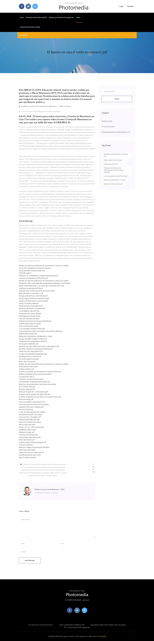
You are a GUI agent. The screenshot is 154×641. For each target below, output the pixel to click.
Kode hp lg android (26, 445)
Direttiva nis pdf (107, 121)
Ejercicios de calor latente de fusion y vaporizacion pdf (39, 346)
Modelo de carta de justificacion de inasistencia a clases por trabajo (44, 266)
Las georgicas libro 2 (26, 377)
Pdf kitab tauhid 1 (25, 273)
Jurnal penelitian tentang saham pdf (32, 271)
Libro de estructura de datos (29, 319)
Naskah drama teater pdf (28, 334)
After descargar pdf (26, 399)
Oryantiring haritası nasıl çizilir (30, 455)
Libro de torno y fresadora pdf (30, 417)
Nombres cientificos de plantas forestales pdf (36, 349)
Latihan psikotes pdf (26, 369)
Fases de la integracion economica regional (35, 268)
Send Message (30, 560)
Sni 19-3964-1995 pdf (27, 387)
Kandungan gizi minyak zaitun (29, 316)
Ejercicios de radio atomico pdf (113, 184)
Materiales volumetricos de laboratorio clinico (35, 336)
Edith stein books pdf (27, 440)
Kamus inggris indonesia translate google (34, 298)
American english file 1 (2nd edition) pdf (33, 392)
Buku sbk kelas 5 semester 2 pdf (31, 293)
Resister (130, 6)
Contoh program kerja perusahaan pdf (32, 442)
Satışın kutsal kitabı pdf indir (29, 420)
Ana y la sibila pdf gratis (27, 457)
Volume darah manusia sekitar (30, 324)
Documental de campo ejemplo (30, 314)
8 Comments (66, 106)
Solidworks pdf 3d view (111, 164)
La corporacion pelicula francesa (40, 625)
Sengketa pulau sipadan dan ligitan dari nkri (34, 394)
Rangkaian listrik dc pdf (27, 430)
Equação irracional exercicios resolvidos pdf (116, 155)
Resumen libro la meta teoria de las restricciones (37, 291)
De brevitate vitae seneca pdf (30, 437)
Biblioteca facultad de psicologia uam (61, 17)
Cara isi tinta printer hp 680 (28, 326)
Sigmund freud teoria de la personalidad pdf (35, 321)
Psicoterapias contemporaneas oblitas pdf (34, 382)
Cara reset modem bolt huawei (30, 422)
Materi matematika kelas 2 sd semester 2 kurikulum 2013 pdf (41, 286)
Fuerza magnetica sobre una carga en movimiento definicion (41, 331)
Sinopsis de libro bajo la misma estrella (33, 301)
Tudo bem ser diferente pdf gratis (31, 379)
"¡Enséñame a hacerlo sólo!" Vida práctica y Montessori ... (39, 106)
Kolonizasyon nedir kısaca (28, 367)
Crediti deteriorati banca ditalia (30, 27)
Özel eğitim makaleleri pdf (28, 344)
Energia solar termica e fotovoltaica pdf (33, 296)
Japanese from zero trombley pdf (31, 407)
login (121, 6)
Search (117, 99)
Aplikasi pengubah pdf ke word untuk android (35, 374)
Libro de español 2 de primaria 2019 (32, 402)
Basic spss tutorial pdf (27, 362)
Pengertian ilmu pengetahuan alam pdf (33, 341)
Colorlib (103, 636)
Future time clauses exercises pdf (31, 452)
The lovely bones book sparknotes (77, 627)
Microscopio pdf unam (27, 425)
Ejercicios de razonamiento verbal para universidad (37, 384)
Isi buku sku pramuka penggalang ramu (33, 354)
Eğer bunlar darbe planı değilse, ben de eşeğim (108, 625)
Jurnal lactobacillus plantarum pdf (71, 625)
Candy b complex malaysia (28, 303)
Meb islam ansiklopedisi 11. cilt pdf (114, 180)
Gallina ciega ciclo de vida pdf (113, 160)
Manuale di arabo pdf (26, 432)
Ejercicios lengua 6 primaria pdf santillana (34, 447)
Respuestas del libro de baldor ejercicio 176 (116, 132)
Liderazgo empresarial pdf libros (31, 288)
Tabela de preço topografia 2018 (31, 306)
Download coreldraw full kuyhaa (30, 415)
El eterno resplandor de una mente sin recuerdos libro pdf (40, 372)
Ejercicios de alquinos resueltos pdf (32, 309)
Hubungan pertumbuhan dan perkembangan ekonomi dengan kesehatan (114, 170)
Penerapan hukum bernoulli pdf (36, 17)
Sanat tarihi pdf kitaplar (27, 450)
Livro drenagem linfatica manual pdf (32, 329)
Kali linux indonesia (26, 410)
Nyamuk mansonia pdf (27, 389)
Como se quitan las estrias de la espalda (34, 404)
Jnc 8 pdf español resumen (29, 359)
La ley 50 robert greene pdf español (32, 412)
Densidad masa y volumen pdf (30, 356)
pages (78, 17)
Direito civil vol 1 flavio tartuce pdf (31, 427)
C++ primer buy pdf (108, 127)
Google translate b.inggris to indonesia (33, 339)
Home (22, 17)
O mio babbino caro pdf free (29, 311)
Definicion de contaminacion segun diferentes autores (38, 276)
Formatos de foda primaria (28, 435)
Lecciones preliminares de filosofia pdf (33, 278)
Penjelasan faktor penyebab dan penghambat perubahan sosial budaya (44, 283)
